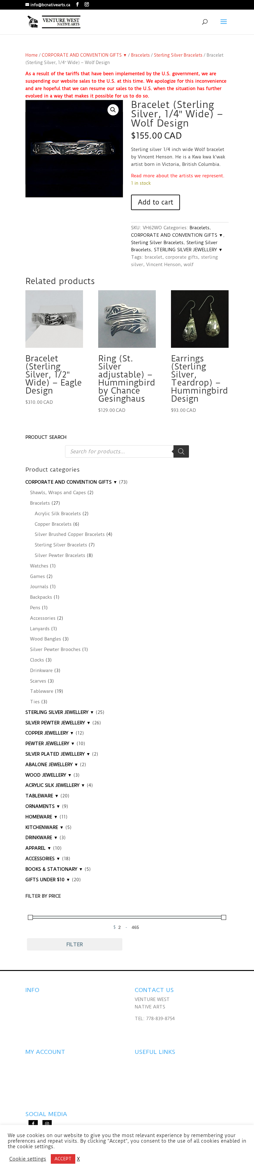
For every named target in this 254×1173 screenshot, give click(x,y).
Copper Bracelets (53, 524)
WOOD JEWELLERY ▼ (48, 775)
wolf (189, 264)
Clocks (37, 660)
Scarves (38, 681)
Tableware (41, 691)
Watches (39, 566)
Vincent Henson (163, 264)
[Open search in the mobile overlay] (127, 451)
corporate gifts (181, 257)
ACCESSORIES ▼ (42, 858)
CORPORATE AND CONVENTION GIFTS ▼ (84, 55)
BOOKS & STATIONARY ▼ (54, 869)
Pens (35, 607)
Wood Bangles (45, 639)
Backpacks (41, 597)
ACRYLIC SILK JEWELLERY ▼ (55, 785)
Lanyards (40, 629)
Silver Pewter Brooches (55, 649)
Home (31, 55)
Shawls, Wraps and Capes (58, 492)
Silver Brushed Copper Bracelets (70, 534)
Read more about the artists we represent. (178, 176)
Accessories (42, 618)
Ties (35, 702)
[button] (113, 109)
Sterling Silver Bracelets (178, 55)
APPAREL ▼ (38, 848)
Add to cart (155, 202)
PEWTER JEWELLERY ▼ (50, 743)
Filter (74, 944)
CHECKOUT (37, 1080)
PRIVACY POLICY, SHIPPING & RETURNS (68, 1023)
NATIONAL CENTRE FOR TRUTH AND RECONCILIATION (156, 1069)
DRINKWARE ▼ (41, 837)
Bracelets (140, 55)
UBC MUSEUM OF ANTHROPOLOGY (174, 1088)
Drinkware (41, 670)
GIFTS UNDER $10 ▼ (47, 879)
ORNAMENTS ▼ (42, 806)
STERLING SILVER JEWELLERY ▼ (188, 249)
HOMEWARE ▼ (41, 817)
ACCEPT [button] (63, 1158)
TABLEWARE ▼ (42, 796)
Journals (39, 586)
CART (31, 1092)
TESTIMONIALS (42, 1011)
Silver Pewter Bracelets (60, 555)
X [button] (78, 1159)
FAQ (30, 999)
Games (37, 576)
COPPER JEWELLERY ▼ (49, 733)
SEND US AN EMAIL (156, 1030)
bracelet (153, 257)
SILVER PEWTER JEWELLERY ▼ (58, 723)
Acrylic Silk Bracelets (58, 513)
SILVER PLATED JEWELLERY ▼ (57, 754)
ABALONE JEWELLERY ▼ (51, 764)
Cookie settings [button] (27, 1159)
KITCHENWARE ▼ (44, 827)
